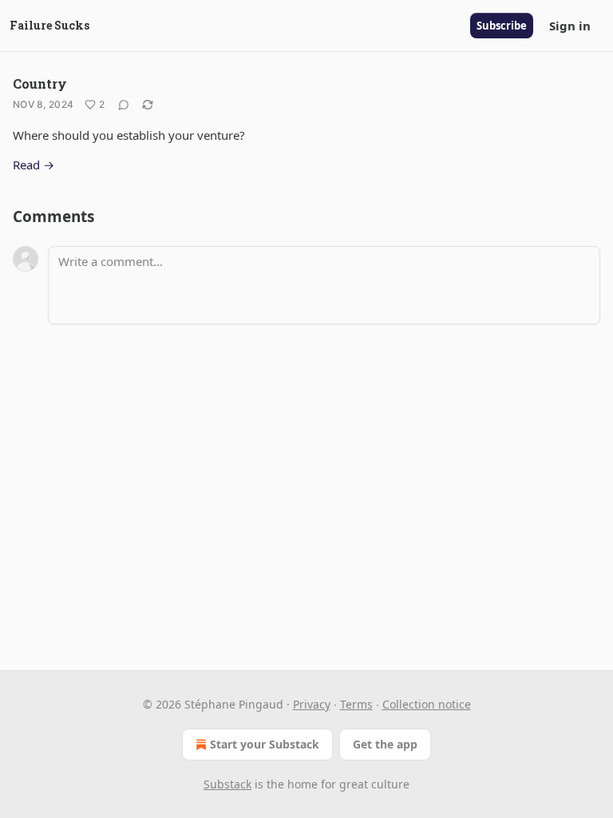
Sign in (570, 26)
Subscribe (502, 25)
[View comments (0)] (123, 104)
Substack (227, 784)
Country (40, 83)
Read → (33, 165)
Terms (356, 704)
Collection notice (426, 704)
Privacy (311, 704)
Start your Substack (264, 744)
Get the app (385, 744)
